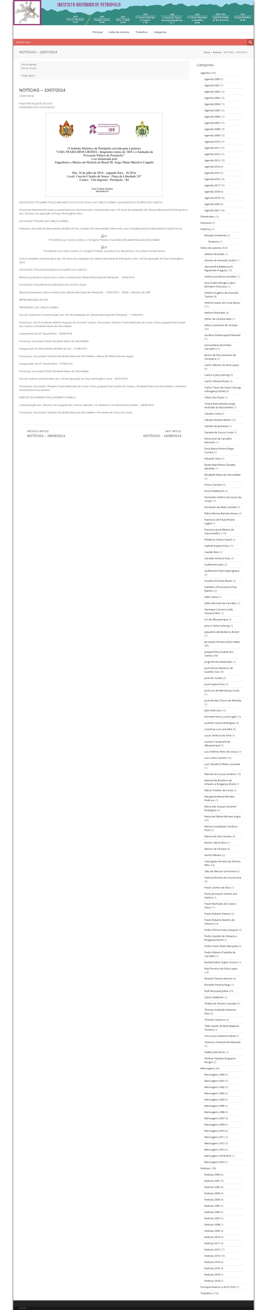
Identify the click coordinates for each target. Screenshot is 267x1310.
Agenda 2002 (212, 91)
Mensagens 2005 (214, 1106)
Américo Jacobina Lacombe (220, 276)
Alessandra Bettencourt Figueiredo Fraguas (218, 268)
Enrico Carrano (213, 484)
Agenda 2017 (212, 185)
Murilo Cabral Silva (215, 842)
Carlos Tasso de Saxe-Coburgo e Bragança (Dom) (222, 389)
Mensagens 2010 (214, 1131)
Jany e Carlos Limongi (216, 625)
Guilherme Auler (214, 564)
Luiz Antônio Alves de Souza (221, 751)
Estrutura (206, 223)
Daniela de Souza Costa (218, 432)
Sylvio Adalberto (214, 997)
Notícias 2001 (212, 1180)
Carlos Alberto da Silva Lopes (221, 365)
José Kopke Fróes (214, 684)
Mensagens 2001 (214, 1081)
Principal (97, 32)
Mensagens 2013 (214, 1149)
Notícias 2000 (212, 1174)
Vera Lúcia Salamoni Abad (219, 1036)
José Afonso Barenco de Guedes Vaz (218, 669)
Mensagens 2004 (214, 1099)
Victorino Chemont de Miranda (222, 1042)
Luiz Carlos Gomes (215, 758)
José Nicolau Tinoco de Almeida (222, 700)
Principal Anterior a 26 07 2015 (218, 1287)
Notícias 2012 (212, 1249)
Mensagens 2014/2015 (217, 1156)
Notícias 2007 (212, 1218)
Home (207, 52)
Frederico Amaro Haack (218, 539)
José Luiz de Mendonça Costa (221, 690)
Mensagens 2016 (214, 1162)
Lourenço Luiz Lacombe (218, 729)
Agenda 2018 (212, 191)
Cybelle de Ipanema (216, 426)
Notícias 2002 (212, 1187)
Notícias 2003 (212, 1193)
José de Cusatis (213, 678)
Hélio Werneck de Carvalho (220, 603)
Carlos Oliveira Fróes (216, 381)
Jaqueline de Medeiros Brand (221, 632)
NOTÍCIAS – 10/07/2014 (42, 90)
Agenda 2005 (212, 110)
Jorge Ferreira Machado (218, 661)
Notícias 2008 (212, 1224)
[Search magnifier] (250, 42)
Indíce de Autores (119, 32)
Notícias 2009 (212, 1230)
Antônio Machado (214, 312)
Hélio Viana (211, 597)
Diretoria (213, 241)
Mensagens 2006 (214, 1112)
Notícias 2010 (212, 1237)
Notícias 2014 (212, 1262)
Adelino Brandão (214, 254)
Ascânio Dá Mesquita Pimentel (222, 335)
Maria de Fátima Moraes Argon (222, 816)
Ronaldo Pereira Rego (217, 984)
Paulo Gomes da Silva (217, 887)
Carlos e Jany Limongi (216, 375)
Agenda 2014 (212, 166)
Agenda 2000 (212, 79)
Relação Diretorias (215, 235)
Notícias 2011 (212, 1243)
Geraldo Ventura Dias (217, 558)
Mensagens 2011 (214, 1137)
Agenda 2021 (212, 210)
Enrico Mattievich (214, 491)
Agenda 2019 (212, 198)
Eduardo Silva (212, 458)
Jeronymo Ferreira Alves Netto (222, 642)
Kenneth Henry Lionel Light (220, 716)
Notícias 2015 (212, 1268)
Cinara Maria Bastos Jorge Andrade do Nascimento (219, 405)
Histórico (206, 229)
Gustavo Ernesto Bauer (218, 580)
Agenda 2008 (212, 129)
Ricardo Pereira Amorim (218, 978)
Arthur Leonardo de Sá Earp (220, 325)
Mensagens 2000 (214, 1074)
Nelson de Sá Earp (215, 849)
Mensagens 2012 (214, 1143)
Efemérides (207, 216)
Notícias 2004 (212, 1199)
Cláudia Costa (212, 413)
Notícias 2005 (212, 1205)
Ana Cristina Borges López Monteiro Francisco (220, 284)
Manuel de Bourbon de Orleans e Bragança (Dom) (220, 782)
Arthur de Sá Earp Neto (218, 319)
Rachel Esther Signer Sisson (220, 962)
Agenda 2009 (212, 135)
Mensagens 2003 (214, 1093)
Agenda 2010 (212, 141)
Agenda (205, 73)
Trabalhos (141, 32)
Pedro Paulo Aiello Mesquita (221, 946)
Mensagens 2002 (214, 1087)
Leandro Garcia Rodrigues (220, 723)
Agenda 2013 (212, 160)
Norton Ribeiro (213, 855)
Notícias (217, 52)
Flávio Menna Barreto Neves (221, 513)
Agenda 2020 (212, 204)
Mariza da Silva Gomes (218, 836)
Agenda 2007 (212, 123)
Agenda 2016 (212, 179)
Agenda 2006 (212, 116)
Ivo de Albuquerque (216, 619)
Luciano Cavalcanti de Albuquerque (217, 743)
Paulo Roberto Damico (217, 913)
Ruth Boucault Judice (216, 991)
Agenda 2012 (212, 154)
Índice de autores (211, 248)
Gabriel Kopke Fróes (216, 546)
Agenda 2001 (212, 85)
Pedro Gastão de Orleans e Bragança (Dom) (220, 938)
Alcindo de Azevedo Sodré (220, 260)
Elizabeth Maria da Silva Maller (222, 474)
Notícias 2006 (212, 1212)
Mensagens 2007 (214, 1118)
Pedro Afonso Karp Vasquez (221, 930)
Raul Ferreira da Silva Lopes (220, 968)
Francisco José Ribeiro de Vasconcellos (219, 531)
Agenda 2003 (212, 98)
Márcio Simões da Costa (218, 790)
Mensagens (208, 1068)
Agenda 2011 (212, 148)
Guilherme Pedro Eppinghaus (221, 571)
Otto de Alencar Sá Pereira (220, 871)
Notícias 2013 (212, 1255)
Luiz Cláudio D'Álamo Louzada (222, 764)
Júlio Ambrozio (212, 710)
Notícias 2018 (212, 1274)
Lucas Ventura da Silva (217, 735)
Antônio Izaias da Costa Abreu (222, 302)
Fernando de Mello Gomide (220, 507)
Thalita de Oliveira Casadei (220, 1003)
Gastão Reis (211, 552)
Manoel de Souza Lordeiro (220, 774)
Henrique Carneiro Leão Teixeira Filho (218, 611)
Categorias (160, 32)
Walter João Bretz (214, 1052)
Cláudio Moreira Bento (217, 420)
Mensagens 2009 (214, 1124)
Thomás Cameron (215, 1019)
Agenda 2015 (212, 173)
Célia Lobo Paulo (214, 397)
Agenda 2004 (212, 104)
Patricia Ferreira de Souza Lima (222, 877)
